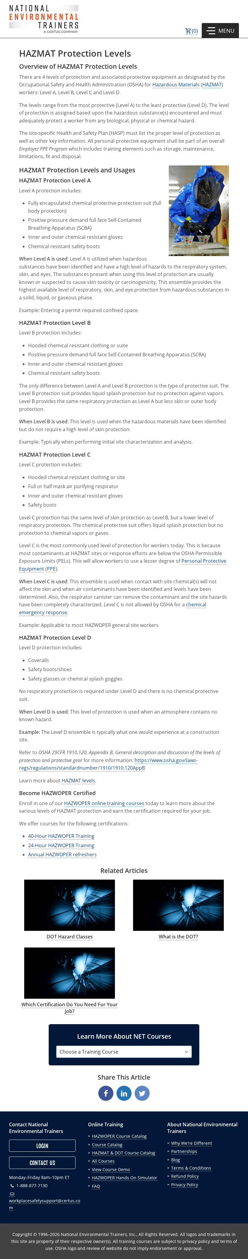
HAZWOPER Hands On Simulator (124, 1178)
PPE (51, 568)
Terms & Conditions (191, 1168)
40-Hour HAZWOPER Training (61, 836)
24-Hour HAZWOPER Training (61, 845)
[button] (220, 30)
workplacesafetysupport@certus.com (44, 1204)
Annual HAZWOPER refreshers (62, 854)
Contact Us (42, 1163)
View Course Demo (111, 1169)
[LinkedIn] (124, 1093)
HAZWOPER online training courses (104, 803)
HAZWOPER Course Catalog (119, 1136)
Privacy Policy (184, 1184)
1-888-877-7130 (31, 1185)
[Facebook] (105, 1093)
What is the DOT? (178, 936)
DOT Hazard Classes (70, 936)
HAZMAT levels (78, 780)
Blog (175, 1160)
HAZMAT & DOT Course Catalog (123, 1153)
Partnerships (184, 1151)
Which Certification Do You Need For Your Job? (69, 1007)
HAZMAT (212, 84)
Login (42, 1146)
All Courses (103, 1161)
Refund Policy (185, 1176)
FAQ (96, 1186)
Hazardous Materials (176, 84)
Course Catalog (107, 1144)
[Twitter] (142, 1093)
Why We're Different (191, 1143)
